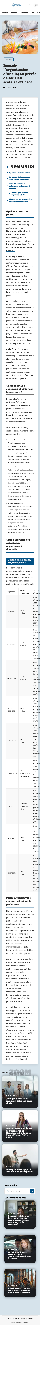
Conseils (9, 59)
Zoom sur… (20, 1073)
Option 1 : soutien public (19, 173)
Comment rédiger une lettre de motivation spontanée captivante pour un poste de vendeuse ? (18, 1220)
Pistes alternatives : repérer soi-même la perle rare (21, 200)
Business (11, 1166)
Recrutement (12, 1095)
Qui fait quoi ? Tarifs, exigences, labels (20, 194)
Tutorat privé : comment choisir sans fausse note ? (19, 178)
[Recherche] (30, 5)
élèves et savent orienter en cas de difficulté (20, 247)
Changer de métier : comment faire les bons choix (19, 1100)
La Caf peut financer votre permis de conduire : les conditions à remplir (19, 1255)
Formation (11, 1125)
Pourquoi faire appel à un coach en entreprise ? (19, 1170)
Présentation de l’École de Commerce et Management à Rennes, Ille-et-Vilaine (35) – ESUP (19, 1133)
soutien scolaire (23, 405)
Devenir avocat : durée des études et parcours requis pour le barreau (19, 1291)
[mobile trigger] (4, 5)
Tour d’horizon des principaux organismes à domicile (19, 186)
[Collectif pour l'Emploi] (16, 5)
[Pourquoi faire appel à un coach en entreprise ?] (20, 1160)
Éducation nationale (16, 231)
